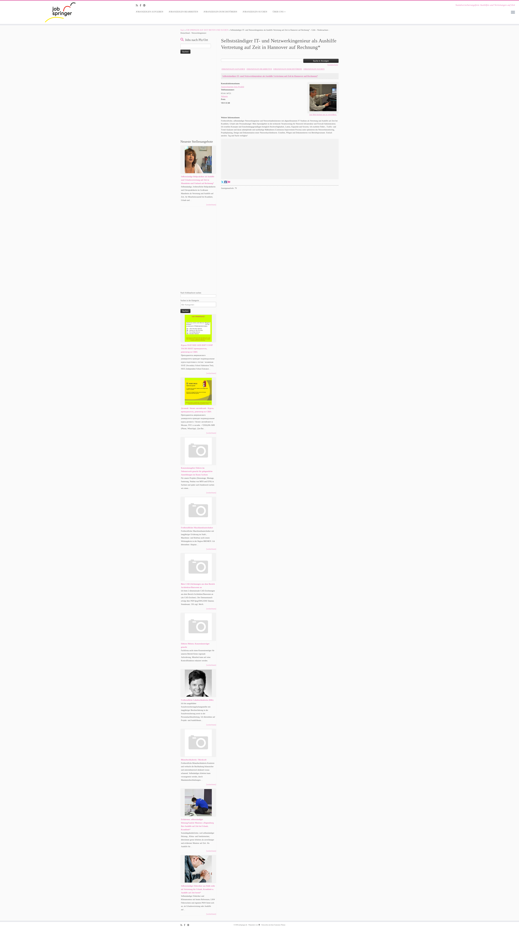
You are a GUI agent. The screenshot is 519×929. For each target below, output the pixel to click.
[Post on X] (222, 182)
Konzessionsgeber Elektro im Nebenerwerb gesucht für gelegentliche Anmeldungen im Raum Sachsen (196, 471)
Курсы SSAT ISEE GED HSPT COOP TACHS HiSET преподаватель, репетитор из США (197, 348)
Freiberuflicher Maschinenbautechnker (197, 528)
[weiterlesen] (211, 205)
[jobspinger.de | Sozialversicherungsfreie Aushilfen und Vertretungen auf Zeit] (60, 12)
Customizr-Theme (279, 925)
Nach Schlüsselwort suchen (190, 293)
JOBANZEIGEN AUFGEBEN (149, 12)
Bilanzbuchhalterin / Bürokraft (194, 760)
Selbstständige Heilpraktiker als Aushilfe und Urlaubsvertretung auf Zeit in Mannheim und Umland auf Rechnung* (197, 180)
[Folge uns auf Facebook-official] (141, 5)
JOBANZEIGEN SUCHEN (255, 12)
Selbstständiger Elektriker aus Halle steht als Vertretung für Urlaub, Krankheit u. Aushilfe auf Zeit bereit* (198, 889)
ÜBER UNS (278, 12)
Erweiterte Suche (332, 65)
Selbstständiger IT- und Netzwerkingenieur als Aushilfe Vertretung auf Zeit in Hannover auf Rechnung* (270, 76)
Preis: (223, 99)
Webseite (224, 96)
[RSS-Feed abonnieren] (138, 5)
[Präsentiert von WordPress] (259, 924)
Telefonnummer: (228, 90)
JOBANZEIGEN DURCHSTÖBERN (220, 12)
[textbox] (199, 304)
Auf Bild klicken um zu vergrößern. (323, 115)
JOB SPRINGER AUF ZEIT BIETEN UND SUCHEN (207, 30)
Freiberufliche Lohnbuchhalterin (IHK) (197, 700)
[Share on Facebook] (225, 182)
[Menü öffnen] (513, 12)
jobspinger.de (243, 925)
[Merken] (228, 182)
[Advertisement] (198, 97)
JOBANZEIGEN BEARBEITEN (183, 12)
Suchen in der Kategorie (189, 300)
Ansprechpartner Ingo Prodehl (232, 87)
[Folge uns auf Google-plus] (145, 5)
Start (182, 30)
